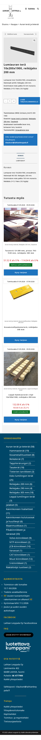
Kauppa (14, 24)
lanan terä (26, 124)
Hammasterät (22, 389)
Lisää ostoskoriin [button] (20, 412)
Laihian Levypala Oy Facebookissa (20, 623)
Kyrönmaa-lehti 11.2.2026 (16, 603)
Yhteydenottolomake (14, 710)
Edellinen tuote (12, 34)
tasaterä (18, 127)
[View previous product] (5, 34)
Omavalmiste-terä (22, 130)
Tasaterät (14, 121)
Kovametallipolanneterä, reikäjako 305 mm (21, 328)
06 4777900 (17, 675)
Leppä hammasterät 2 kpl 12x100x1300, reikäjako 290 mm (21, 396)
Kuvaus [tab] (20, 156)
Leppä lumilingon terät (28, 389)
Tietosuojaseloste (12, 721)
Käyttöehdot (10, 714)
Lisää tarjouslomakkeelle (29, 101)
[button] (34, 40)
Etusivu (5, 24)
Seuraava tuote (29, 34)
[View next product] (35, 34)
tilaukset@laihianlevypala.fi (16, 143)
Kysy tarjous (21, 272)
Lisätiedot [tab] (20, 161)
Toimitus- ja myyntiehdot (16, 717)
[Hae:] (37, 9)
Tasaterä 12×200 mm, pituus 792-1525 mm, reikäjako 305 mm (21, 252)
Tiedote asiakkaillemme (15, 592)
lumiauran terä (9, 127)
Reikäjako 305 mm (24, 245)
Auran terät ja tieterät (29, 24)
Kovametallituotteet (25, 321)
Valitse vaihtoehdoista (21, 265)
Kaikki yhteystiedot (13, 679)
